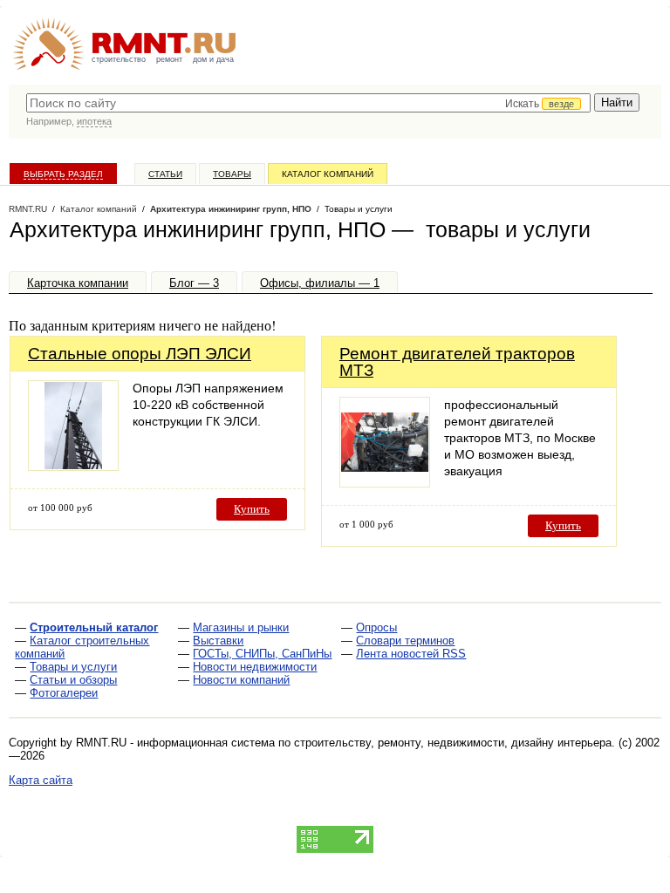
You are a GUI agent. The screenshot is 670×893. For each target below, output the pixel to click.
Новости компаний (241, 679)
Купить (252, 508)
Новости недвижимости (255, 666)
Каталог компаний (327, 174)
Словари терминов (405, 640)
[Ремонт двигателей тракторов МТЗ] (384, 482)
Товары (232, 174)
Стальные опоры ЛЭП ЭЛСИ (139, 353)
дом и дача (213, 59)
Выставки (218, 640)
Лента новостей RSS (411, 653)
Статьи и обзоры (73, 679)
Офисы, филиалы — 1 (319, 283)
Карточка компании (77, 283)
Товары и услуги (73, 666)
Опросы (376, 627)
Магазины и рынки (241, 627)
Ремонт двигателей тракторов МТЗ (457, 361)
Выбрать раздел (63, 174)
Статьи (165, 174)
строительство (119, 59)
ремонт (169, 59)
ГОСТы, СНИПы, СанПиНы (262, 653)
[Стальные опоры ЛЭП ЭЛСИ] (73, 466)
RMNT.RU (28, 209)
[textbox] (308, 102)
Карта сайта (40, 780)
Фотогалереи (64, 692)
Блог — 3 (194, 283)
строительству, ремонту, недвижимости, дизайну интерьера (453, 742)
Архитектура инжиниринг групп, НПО (230, 209)
